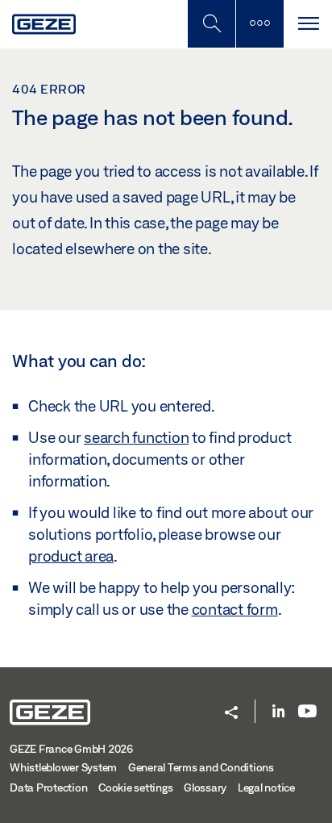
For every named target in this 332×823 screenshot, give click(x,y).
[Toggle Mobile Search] (211, 24)
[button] (231, 713)
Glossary (205, 787)
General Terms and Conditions (201, 767)
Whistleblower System (63, 767)
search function (136, 437)
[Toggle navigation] (308, 24)
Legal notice (266, 787)
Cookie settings (135, 787)
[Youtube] (307, 712)
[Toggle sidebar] (259, 24)
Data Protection (48, 787)
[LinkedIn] (278, 712)
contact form (235, 609)
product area (71, 556)
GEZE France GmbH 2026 (71, 748)
